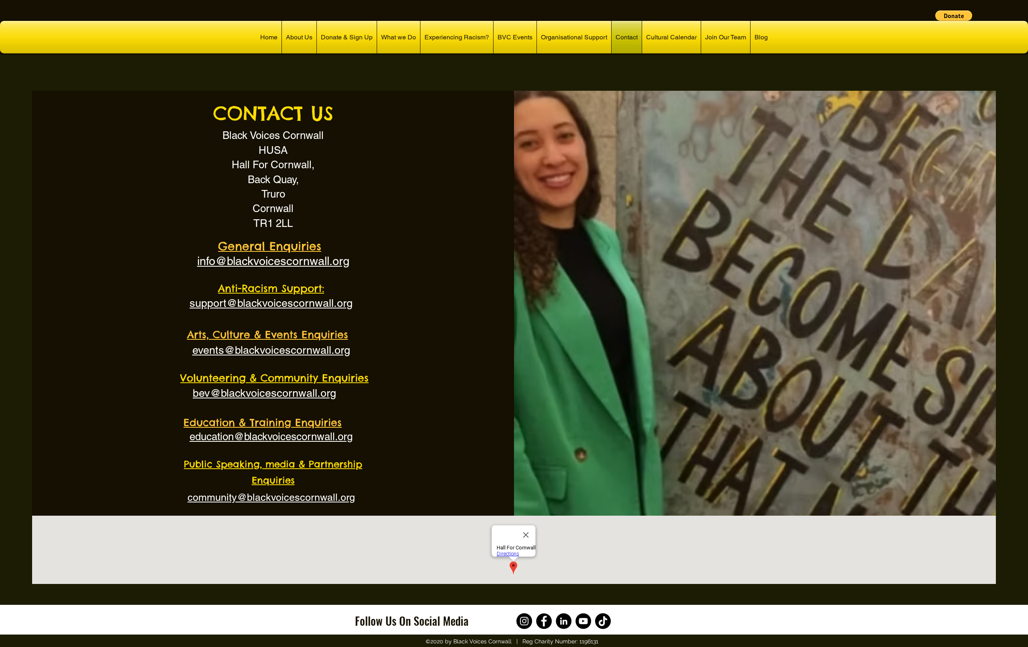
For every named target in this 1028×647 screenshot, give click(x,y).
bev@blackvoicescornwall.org (264, 393)
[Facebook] (544, 621)
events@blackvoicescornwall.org (271, 350)
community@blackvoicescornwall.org (271, 497)
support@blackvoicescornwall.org (271, 303)
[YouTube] (583, 621)
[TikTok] (603, 621)
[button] (953, 15)
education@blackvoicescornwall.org (271, 437)
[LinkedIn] (563, 621)
